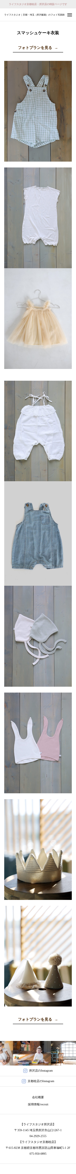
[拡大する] (66, 66)
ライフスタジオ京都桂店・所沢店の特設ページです (38, 4)
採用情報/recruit (38, 1104)
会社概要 (38, 1097)
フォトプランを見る (38, 48)
